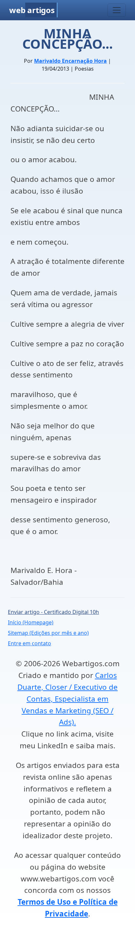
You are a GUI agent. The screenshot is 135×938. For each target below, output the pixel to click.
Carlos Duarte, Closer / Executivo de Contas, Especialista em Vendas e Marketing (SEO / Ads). (67, 698)
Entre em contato (29, 643)
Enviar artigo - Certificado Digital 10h (53, 612)
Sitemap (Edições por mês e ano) (48, 632)
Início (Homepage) (30, 622)
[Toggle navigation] (116, 10)
